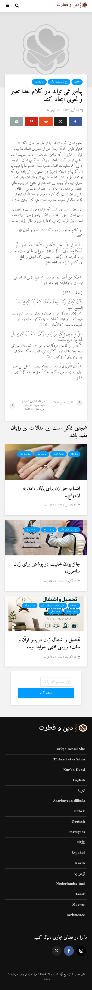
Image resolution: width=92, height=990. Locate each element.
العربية (81, 790)
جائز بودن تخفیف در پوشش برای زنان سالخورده (47, 568)
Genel (74, 454)
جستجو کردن (46, 692)
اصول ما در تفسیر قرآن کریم (52, 605)
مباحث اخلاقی (58, 454)
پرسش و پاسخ (49, 530)
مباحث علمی (39, 82)
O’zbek (79, 811)
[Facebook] (69, 951)
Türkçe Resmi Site (70, 749)
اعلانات (77, 82)
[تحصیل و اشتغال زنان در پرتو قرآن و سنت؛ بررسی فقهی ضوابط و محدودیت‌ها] (46, 613)
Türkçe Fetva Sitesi (69, 759)
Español (78, 853)
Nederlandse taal (70, 884)
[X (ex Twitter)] (57, 951)
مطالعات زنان (25, 454)
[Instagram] (81, 951)
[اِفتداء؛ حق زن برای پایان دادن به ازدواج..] (46, 461)
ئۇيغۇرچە (79, 873)
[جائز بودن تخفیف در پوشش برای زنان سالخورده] (46, 537)
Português (76, 832)
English (79, 780)
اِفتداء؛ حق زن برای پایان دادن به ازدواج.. (51, 492)
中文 (81, 842)
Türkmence (75, 915)
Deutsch (78, 821)
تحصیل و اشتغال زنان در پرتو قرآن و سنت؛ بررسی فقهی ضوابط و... (49, 644)
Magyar (78, 904)
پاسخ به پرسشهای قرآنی (59, 82)
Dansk (79, 894)
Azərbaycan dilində (69, 801)
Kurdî (80, 863)
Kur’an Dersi (74, 770)
